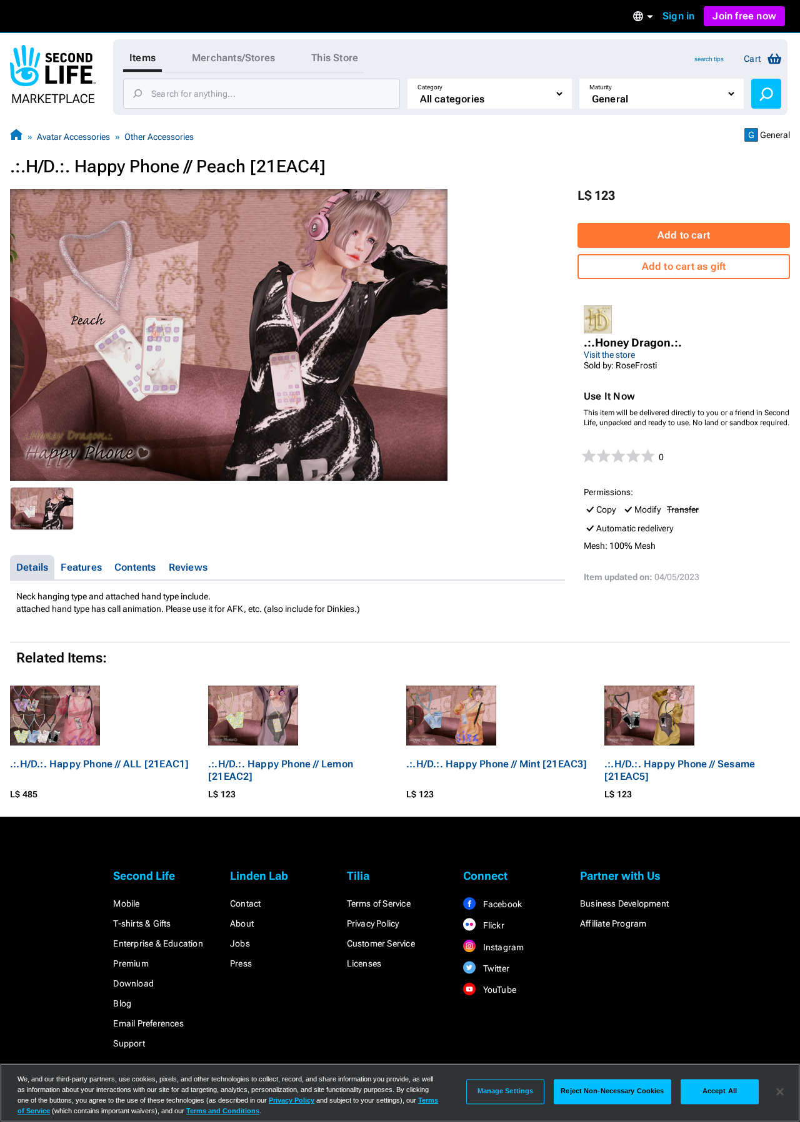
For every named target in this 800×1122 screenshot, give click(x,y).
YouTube (498, 990)
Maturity (600, 87)
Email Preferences (148, 1023)
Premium (130, 963)
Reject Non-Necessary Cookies (612, 1091)
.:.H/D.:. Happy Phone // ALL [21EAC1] (99, 764)
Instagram (502, 947)
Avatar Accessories (73, 137)
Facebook (501, 904)
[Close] (780, 1091)
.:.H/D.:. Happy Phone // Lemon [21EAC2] (280, 770)
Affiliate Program (613, 923)
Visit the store (609, 355)
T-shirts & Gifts (142, 923)
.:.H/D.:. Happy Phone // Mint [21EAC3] (497, 764)
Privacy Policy (373, 923)
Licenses (364, 963)
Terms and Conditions (222, 1111)
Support (128, 1043)
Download (133, 983)
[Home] (16, 136)
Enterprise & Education (157, 943)
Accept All (719, 1091)
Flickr (492, 925)
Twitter (495, 968)
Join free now (744, 16)
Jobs (240, 943)
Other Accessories (159, 137)
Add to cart (684, 235)
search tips (709, 59)
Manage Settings (506, 1091)
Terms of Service (379, 903)
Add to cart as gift (684, 266)
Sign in (678, 16)
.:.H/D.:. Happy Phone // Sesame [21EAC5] (679, 770)
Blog (122, 1003)
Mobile (126, 903)
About (242, 923)
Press (241, 963)
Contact (245, 903)
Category (430, 87)
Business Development (624, 903)
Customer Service (381, 943)
